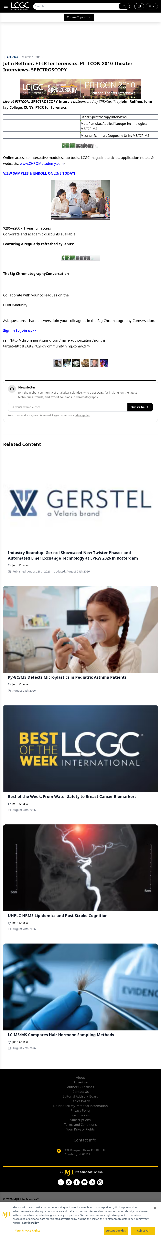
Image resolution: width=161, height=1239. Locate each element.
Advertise (81, 1082)
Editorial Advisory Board (80, 1096)
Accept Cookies (116, 1230)
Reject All (143, 1230)
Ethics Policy (80, 1101)
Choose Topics (76, 17)
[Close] (154, 1208)
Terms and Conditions (80, 1124)
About (80, 1077)
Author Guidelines (80, 1087)
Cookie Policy (30, 1222)
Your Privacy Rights (80, 1129)
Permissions (80, 1115)
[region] (80, 1220)
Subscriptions (80, 1120)
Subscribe (138, 407)
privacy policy (82, 415)
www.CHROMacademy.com (42, 163)
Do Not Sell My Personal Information (80, 1106)
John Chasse (20, 565)
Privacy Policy (80, 1110)
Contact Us (80, 1091)
